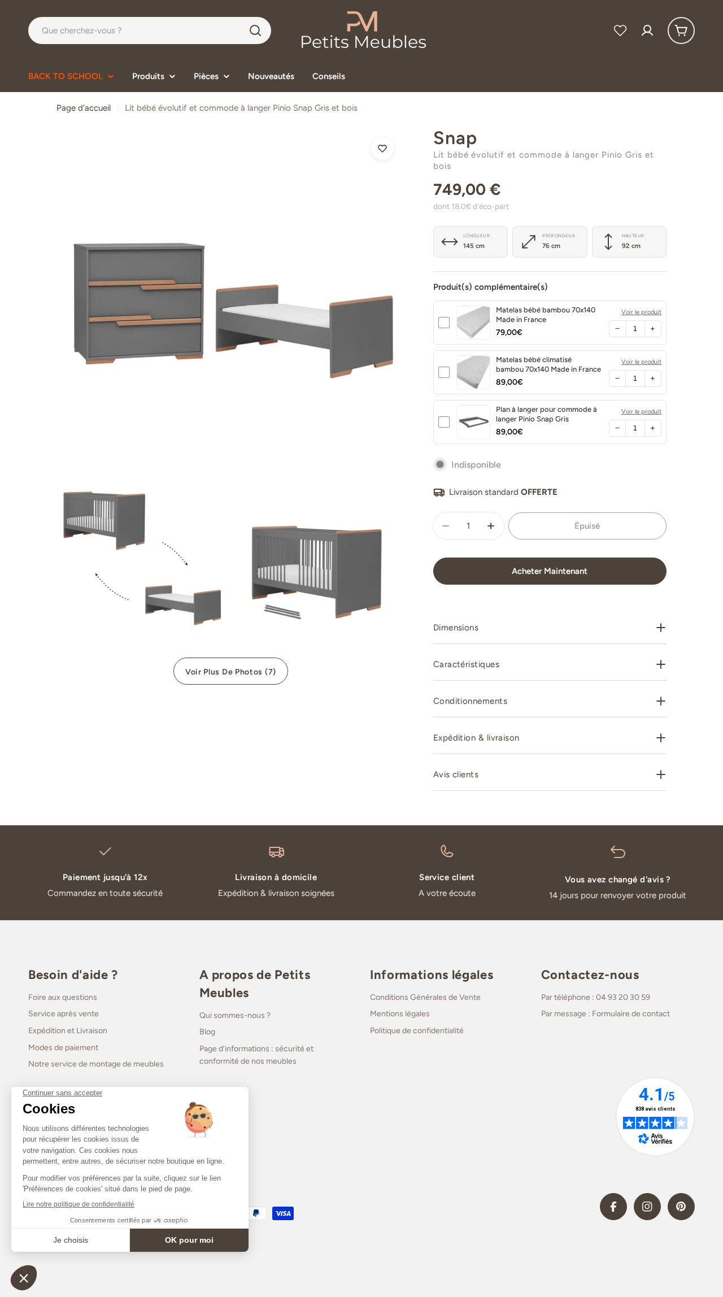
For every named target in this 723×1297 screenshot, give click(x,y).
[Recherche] (255, 30)
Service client (446, 877)
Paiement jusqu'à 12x (105, 877)
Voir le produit (641, 312)
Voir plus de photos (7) (230, 672)
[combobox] (149, 30)
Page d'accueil (83, 108)
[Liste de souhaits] (620, 30)
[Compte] (647, 30)
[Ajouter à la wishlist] (382, 148)
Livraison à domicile (276, 877)
